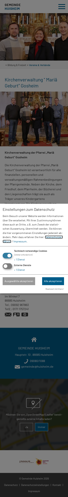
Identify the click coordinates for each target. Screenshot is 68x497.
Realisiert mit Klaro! (55, 289)
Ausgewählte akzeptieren (19, 281)
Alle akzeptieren (53, 281)
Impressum (20, 241)
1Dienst (19, 259)
